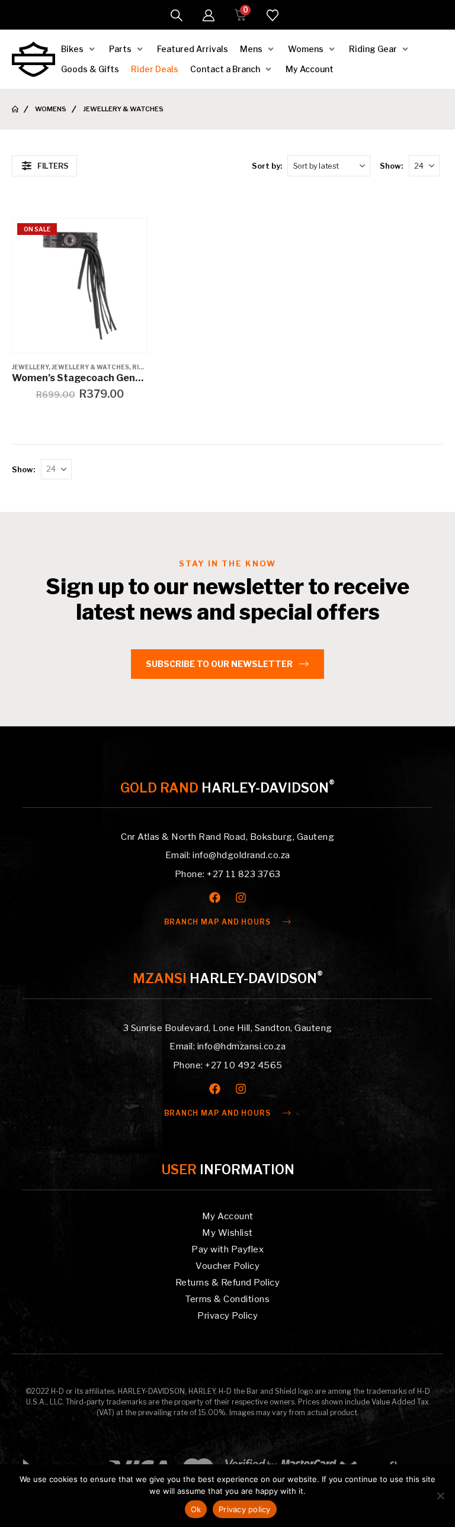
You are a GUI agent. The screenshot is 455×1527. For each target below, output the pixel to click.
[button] (176, 15)
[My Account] (208, 15)
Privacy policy (245, 1509)
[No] (440, 1496)
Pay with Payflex (227, 1249)
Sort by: (267, 166)
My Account (228, 1216)
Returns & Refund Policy (227, 1282)
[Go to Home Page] (15, 109)
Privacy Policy (227, 1315)
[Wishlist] (272, 15)
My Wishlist (227, 1233)
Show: (391, 166)
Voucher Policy (227, 1266)
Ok (196, 1509)
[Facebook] (214, 897)
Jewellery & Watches (90, 367)
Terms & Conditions (227, 1299)
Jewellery (30, 367)
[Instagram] (240, 897)
